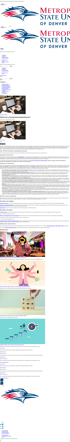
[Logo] (32, 421)
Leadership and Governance (6, 89)
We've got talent (2, 372)
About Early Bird (5, 57)
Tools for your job (3, 351)
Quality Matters (21, 156)
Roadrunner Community (6, 85)
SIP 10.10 (6, 166)
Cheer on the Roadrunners (4, 362)
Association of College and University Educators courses (9, 220)
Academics (4, 90)
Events (3, 60)
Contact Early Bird (5, 430)
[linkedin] (5, 144)
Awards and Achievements (6, 86)
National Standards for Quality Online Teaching (55, 225)
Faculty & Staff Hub (5, 61)
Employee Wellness (5, 88)
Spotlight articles (3, 207)
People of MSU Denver (6, 87)
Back (1, 79)
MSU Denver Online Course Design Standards (39, 160)
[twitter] (3, 144)
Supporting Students (5, 91)
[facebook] (1, 144)
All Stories (3, 56)
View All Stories (4, 93)
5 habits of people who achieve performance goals (16, 344)
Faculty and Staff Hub (5, 433)
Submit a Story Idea (5, 58)
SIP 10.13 (33, 166)
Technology (4, 92)
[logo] (3, 387)
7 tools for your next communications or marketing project (17, 257)
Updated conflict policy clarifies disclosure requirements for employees (19, 286)
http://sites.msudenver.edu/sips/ (10, 227)
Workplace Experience (3, 114)
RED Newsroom (5, 59)
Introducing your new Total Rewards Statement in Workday (17, 315)
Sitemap (3, 436)
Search (1, 76)
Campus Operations (5, 84)
